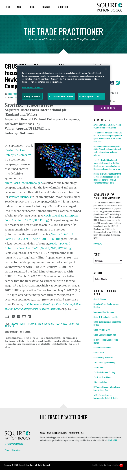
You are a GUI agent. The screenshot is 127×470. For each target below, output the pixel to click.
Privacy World (99, 352)
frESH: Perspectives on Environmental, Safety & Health (106, 396)
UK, (6, 326)
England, (15, 323)
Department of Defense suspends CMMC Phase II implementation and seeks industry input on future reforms (107, 151)
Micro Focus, (44, 323)
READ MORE (112, 440)
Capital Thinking (100, 299)
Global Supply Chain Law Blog (105, 334)
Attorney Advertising (14, 444)
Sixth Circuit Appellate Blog (104, 362)
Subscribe (63, 7)
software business (20, 197)
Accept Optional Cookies (91, 96)
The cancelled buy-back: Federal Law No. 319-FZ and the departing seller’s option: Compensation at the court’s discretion (108, 137)
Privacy (7, 450)
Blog (32, 7)
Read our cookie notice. (32, 87)
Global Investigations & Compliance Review (107, 323)
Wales (11, 326)
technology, (73, 323)
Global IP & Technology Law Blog (106, 317)
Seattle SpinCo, (59, 323)
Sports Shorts (99, 367)
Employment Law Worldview (104, 312)
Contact (46, 7)
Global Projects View (102, 329)
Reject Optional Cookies (61, 96)
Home (7, 7)
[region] (63, 85)
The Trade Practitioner (102, 377)
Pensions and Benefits (102, 347)
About (20, 7)
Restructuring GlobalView (103, 357)
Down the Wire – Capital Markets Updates (106, 305)
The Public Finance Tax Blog (104, 372)
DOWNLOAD (98, 243)
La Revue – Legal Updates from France (106, 341)
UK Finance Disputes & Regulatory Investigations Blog (107, 389)
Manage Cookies (32, 96)
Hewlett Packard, (28, 323)
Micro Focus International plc (23, 183)
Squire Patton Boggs (109, 7)
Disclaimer (16, 450)
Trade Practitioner (15, 93)
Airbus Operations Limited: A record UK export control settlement (107, 126)
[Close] (105, 69)
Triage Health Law (100, 382)
